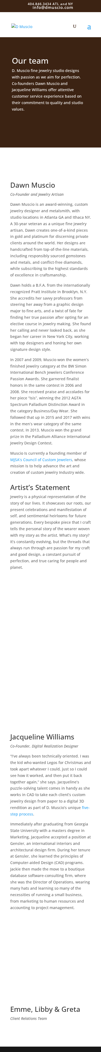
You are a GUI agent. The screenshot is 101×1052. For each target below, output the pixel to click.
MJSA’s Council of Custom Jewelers (41, 459)
